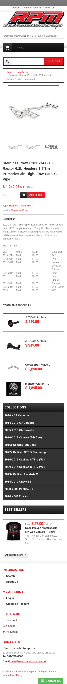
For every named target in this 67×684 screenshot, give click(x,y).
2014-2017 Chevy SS (17, 481)
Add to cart (35, 194)
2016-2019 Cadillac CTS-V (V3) (24, 459)
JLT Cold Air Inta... (36, 317)
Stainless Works (19, 210)
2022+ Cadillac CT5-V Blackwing (25, 452)
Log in (16, 7)
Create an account (31, 7)
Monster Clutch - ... (37, 383)
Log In (10, 598)
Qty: (5, 195)
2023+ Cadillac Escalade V (21, 474)
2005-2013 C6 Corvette (19, 430)
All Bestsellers (14, 554)
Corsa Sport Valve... (37, 364)
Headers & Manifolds (20, 205)
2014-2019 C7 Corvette (19, 422)
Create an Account (17, 603)
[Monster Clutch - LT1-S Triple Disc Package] (14, 389)
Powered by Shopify (12, 675)
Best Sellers (23, 72)
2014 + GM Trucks (16, 496)
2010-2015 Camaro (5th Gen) (23, 437)
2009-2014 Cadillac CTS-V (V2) (24, 467)
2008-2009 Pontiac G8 (18, 489)
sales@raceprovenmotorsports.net (28, 661)
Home (9, 72)
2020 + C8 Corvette (16, 415)
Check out (48, 7)
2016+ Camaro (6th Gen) (20, 444)
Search (10, 575)
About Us (12, 581)
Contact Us (52, 680)
